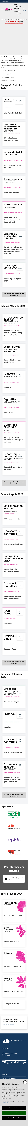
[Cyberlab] (14, 717)
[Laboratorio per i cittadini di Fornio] (14, 457)
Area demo (8, 624)
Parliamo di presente (11, 192)
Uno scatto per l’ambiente (13, 544)
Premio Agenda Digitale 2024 (12, 280)
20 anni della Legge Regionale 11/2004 (11, 139)
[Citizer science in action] (14, 509)
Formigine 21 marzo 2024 (9, 80)
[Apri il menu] (2, 10)
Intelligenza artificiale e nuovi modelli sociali (12, 597)
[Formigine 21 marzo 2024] (14, 906)
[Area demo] (14, 614)
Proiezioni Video (10, 649)
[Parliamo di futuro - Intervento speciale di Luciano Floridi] (14, 208)
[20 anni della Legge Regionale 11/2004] (14, 128)
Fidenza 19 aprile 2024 (8, 74)
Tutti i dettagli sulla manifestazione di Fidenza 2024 (14, 483)
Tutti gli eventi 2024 (11, 1003)
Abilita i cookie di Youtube (12, 21)
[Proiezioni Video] (14, 639)
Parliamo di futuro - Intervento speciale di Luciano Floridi (12, 219)
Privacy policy (5, 1102)
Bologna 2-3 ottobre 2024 (9, 71)
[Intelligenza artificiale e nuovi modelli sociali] (14, 586)
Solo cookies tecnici (14, 1108)
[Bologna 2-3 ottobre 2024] (14, 981)
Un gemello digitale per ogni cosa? (12, 166)
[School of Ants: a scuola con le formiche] (14, 350)
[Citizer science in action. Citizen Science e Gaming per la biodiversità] (14, 320)
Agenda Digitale (5, 1)
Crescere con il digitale (12, 702)
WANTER (7, 387)
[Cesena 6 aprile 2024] (14, 931)
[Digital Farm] (14, 402)
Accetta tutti (14, 1113)
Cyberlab (7, 727)
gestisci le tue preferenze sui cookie (14, 23)
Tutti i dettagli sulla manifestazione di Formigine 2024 (14, 795)
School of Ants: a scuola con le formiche (12, 361)
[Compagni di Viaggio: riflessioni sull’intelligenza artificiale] (14, 428)
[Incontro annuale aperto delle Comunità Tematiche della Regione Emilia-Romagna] (14, 237)
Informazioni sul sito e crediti (9, 1053)
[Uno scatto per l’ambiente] (14, 534)
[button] (24, 9)
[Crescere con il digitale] (14, 692)
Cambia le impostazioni (14, 1118)
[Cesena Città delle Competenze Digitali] (14, 559)
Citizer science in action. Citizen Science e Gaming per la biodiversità (13, 332)
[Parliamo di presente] (14, 182)
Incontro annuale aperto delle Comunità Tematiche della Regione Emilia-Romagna (13, 250)
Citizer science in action (12, 519)
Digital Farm (8, 412)
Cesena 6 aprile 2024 (8, 77)
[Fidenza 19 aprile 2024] (14, 956)
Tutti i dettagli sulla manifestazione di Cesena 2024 (14, 662)
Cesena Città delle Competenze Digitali (11, 570)
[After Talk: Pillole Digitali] (14, 103)
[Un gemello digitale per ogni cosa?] (14, 155)
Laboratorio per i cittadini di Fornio (13, 468)
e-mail (8, 1055)
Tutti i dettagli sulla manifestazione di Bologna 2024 (14, 294)
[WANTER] (14, 377)
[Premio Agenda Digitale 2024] (14, 269)
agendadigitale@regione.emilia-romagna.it (15, 879)
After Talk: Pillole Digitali (13, 113)
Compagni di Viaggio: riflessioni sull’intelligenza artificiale (13, 439)
